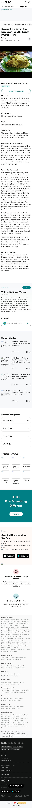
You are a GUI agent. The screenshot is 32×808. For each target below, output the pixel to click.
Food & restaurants (17, 731)
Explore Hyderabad (7, 688)
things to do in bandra (14, 659)
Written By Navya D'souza (13, 292)
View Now (16, 514)
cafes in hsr (19, 625)
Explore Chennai (6, 663)
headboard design (12, 726)
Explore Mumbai (6, 655)
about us (4, 753)
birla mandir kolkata (7, 698)
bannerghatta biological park (10, 619)
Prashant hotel (21, 733)
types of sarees (17, 718)
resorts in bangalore (15, 631)
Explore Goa (5, 671)
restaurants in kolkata (14, 700)
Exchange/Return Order (8, 765)
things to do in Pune (12, 684)
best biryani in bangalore (17, 645)
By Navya (4, 38)
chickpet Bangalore (15, 634)
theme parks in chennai (17, 667)
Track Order (4, 767)
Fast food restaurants (9, 733)
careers (3, 755)
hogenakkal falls (14, 629)
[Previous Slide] (2, 61)
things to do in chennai (8, 666)
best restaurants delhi (13, 708)
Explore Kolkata (6, 696)
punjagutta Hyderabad (19, 692)
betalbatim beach (12, 676)
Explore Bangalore (7, 617)
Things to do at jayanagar (15, 638)
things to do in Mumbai (8, 657)
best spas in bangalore (18, 649)
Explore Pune (5, 679)
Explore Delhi (5, 704)
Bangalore (8, 731)
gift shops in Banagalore (14, 623)
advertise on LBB (6, 760)
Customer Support (6, 770)
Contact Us (4, 758)
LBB (2, 731)
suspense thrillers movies (9, 715)
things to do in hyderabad (9, 690)
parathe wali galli (6, 706)
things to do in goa (7, 674)
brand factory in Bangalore (17, 642)
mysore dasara (15, 621)
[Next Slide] (30, 61)
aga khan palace (6, 682)
